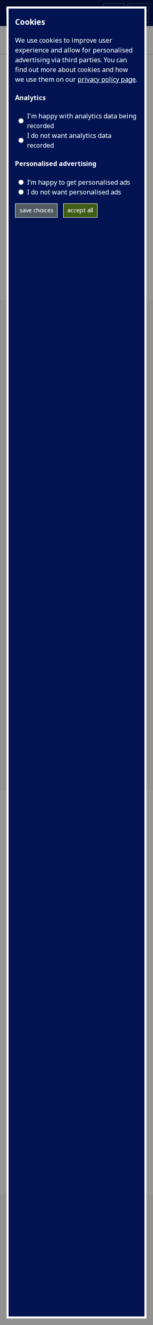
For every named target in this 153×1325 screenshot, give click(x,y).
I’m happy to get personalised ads (78, 182)
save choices (36, 210)
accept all (80, 210)
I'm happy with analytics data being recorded (81, 120)
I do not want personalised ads (74, 192)
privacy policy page (107, 79)
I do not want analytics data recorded (69, 140)
